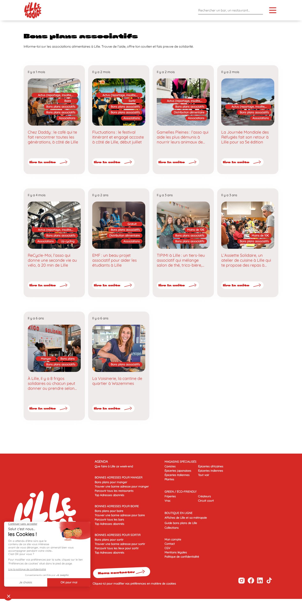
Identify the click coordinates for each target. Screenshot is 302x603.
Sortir (132, 101)
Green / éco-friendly (181, 491)
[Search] (259, 10)
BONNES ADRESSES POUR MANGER (118, 477)
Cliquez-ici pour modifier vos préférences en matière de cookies (134, 583)
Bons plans (67, 358)
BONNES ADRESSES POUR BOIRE (117, 506)
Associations (67, 118)
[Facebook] (251, 580)
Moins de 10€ (195, 230)
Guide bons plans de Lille (181, 523)
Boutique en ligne (178, 513)
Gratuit (132, 224)
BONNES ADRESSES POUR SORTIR (118, 535)
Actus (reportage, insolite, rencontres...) (55, 95)
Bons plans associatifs (60, 106)
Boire (67, 101)
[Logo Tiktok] (269, 580)
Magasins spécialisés (180, 461)
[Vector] (241, 580)
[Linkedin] (260, 580)
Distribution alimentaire (189, 112)
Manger (46, 358)
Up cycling (68, 241)
